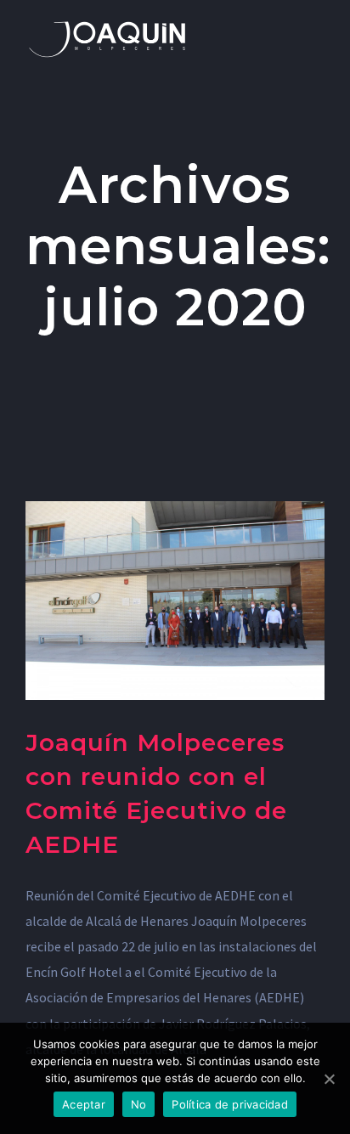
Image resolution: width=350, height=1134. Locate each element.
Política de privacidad (230, 1104)
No (139, 1104)
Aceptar (83, 1104)
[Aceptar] (328, 1078)
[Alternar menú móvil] (318, 26)
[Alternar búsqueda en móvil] (287, 26)
